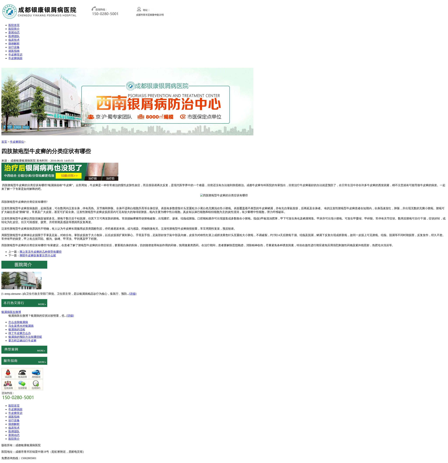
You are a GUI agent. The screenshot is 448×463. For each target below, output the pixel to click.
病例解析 (14, 43)
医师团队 (14, 36)
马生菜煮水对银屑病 (21, 325)
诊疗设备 (14, 47)
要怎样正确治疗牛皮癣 (22, 340)
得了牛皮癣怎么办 (19, 333)
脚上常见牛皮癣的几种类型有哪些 (41, 251)
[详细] (132, 293)
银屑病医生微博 (11, 311)
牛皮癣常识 (15, 54)
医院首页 (14, 25)
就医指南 (14, 50)
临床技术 (14, 39)
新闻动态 (14, 32)
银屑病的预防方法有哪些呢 (25, 336)
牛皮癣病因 (15, 58)
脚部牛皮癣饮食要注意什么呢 (38, 255)
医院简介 (14, 28)
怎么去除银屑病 (18, 322)
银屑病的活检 (16, 329)
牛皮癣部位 (17, 141)
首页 (4, 141)
